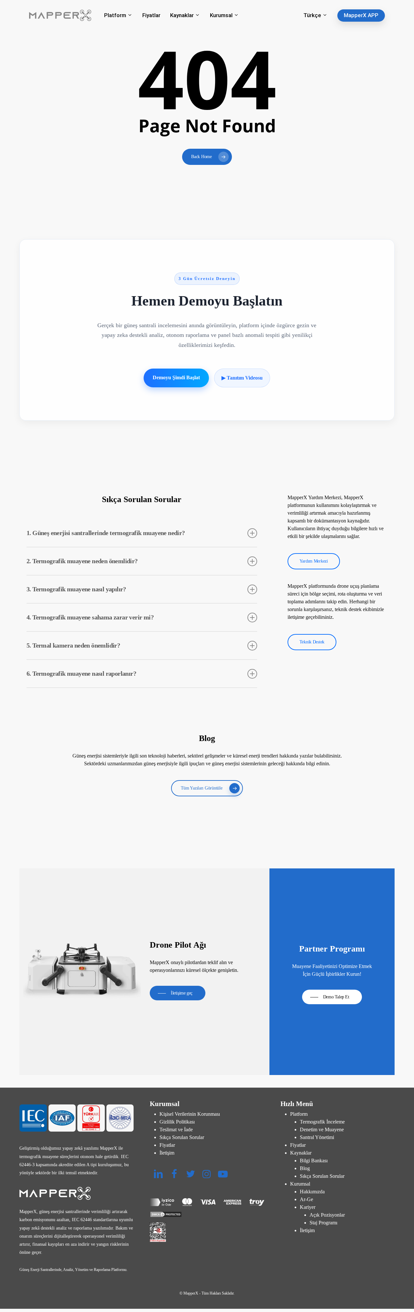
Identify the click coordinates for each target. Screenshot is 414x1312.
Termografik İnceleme (322, 1121)
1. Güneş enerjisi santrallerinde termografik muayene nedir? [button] (106, 532)
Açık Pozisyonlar (327, 1215)
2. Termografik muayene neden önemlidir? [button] (82, 561)
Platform (299, 1114)
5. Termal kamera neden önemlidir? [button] (73, 645)
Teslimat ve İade (176, 1129)
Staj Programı (323, 1222)
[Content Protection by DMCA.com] (207, 1214)
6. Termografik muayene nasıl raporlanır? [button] (81, 673)
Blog (305, 1168)
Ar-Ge (306, 1199)
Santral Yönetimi (317, 1137)
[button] (314, 561)
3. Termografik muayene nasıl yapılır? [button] (76, 589)
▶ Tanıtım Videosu (242, 378)
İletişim (166, 1153)
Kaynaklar (300, 1153)
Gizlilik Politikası (177, 1121)
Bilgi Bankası (314, 1160)
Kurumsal (300, 1184)
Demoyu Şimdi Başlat (176, 377)
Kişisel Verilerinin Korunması (189, 1114)
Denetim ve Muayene (322, 1129)
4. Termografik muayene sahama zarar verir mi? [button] (90, 617)
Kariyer (307, 1207)
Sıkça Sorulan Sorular (181, 1137)
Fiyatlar (167, 1145)
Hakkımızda (312, 1191)
